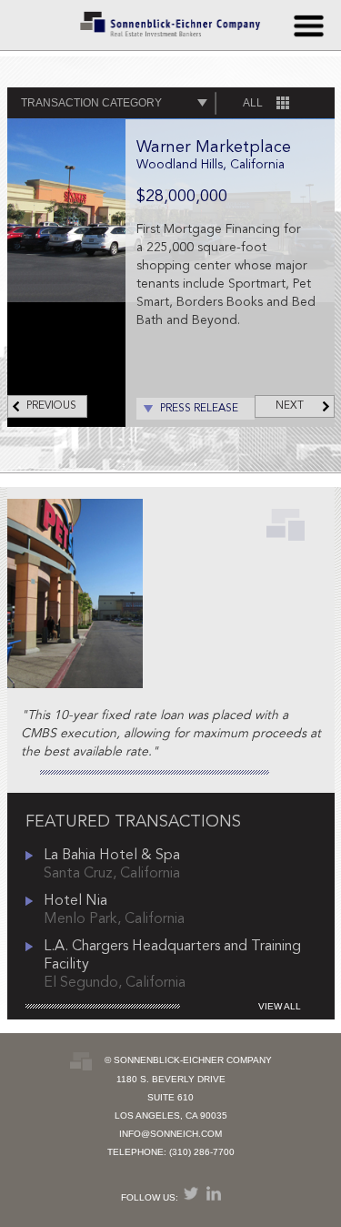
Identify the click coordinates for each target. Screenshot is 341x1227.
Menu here (309, 25)
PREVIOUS (51, 406)
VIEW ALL (279, 1006)
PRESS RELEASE (199, 408)
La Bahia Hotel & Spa (112, 855)
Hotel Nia (75, 901)
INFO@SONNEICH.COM (170, 1134)
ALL (253, 102)
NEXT (290, 406)
